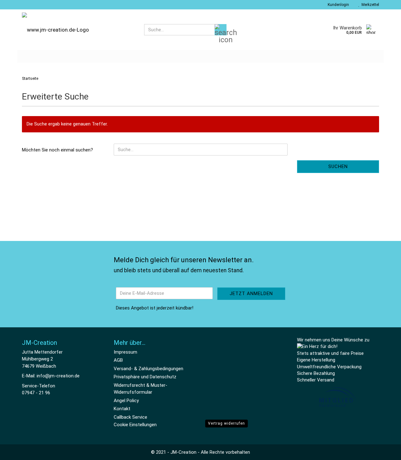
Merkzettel (369, 5)
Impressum (125, 352)
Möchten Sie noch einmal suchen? (57, 150)
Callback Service (130, 417)
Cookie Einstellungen (135, 424)
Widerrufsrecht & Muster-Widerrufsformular (140, 388)
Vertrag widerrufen (226, 423)
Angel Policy (126, 400)
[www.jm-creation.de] (78, 29)
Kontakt (122, 408)
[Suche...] (221, 29)
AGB (118, 360)
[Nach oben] (383, 450)
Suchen (338, 166)
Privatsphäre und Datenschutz (145, 377)
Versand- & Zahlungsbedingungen (148, 368)
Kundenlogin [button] (337, 5)
